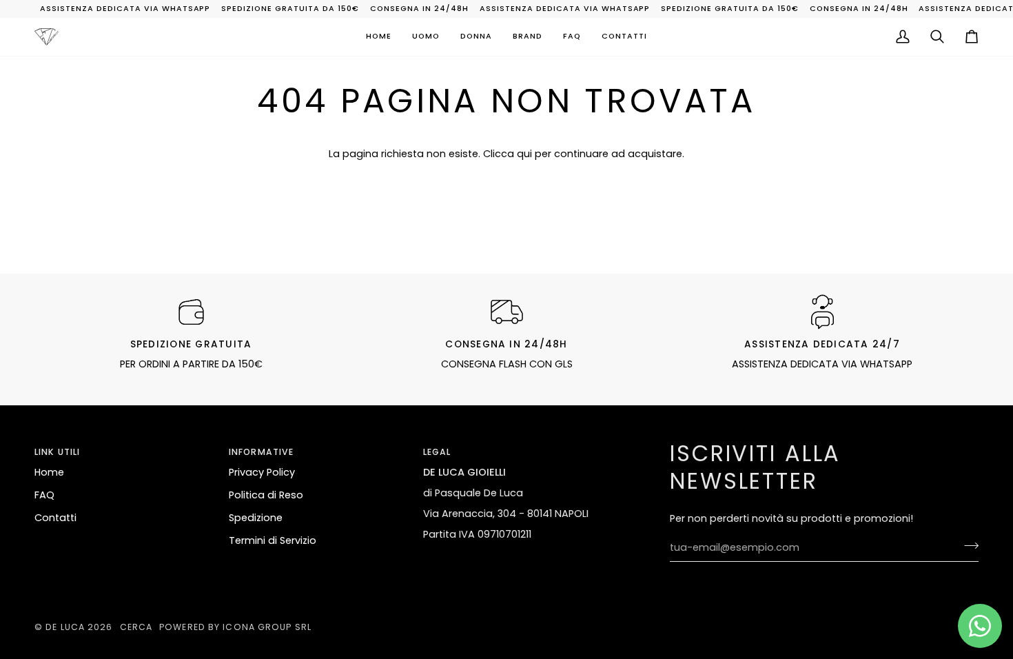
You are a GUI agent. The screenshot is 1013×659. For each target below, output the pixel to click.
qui (524, 154)
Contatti (55, 518)
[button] (426, 37)
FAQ (44, 495)
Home (49, 472)
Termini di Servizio (272, 540)
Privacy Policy (262, 472)
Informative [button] (261, 452)
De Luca (65, 627)
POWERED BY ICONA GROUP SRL (235, 627)
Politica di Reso (266, 495)
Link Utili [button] (57, 452)
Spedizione (256, 518)
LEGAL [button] (437, 452)
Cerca (136, 627)
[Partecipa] (967, 546)
